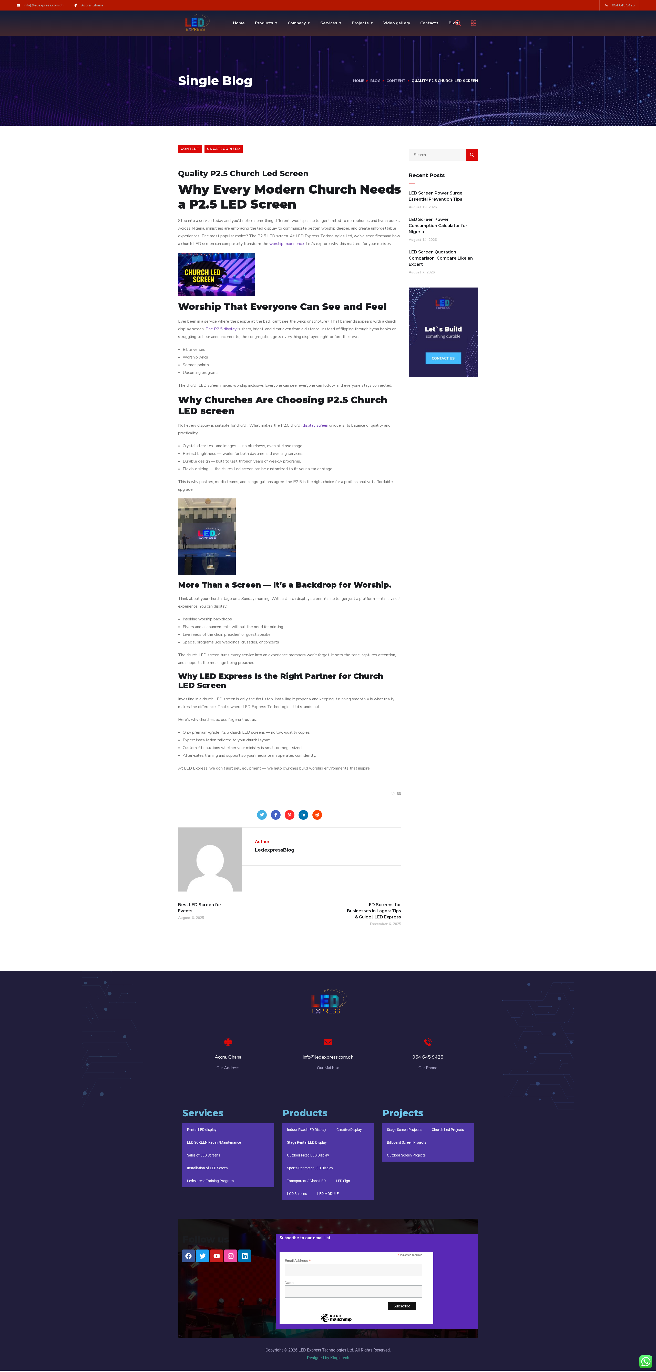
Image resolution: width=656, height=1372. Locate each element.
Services (328, 23)
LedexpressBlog (235, 162)
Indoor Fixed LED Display (306, 1130)
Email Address (298, 1260)
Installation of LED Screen (207, 1168)
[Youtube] (216, 1256)
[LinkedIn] (303, 815)
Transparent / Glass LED (306, 1181)
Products (264, 23)
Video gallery (396, 23)
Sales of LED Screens (203, 1155)
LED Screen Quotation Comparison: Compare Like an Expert (441, 258)
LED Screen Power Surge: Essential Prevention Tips (436, 196)
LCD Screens (297, 1194)
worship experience (286, 244)
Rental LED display (202, 1130)
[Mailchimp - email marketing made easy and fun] (336, 1322)
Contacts (429, 23)
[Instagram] (230, 1256)
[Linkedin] (244, 1256)
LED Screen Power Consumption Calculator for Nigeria (438, 225)
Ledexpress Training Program (210, 1181)
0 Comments (267, 162)
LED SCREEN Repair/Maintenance (214, 1142)
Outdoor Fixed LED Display (308, 1155)
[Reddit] (317, 815)
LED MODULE (328, 1194)
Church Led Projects (448, 1130)
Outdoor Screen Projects (406, 1155)
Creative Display (349, 1130)
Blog (375, 80)
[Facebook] (276, 815)
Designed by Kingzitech (328, 1357)
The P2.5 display (221, 329)
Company (297, 23)
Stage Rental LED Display (307, 1142)
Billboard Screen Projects (406, 1142)
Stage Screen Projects (404, 1130)
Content (396, 80)
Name (289, 1283)
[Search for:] (443, 155)
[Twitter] (262, 815)
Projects (360, 23)
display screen (315, 425)
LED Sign (343, 1181)
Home (239, 23)
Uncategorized (223, 149)
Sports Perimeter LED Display (310, 1168)
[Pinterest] (289, 815)
